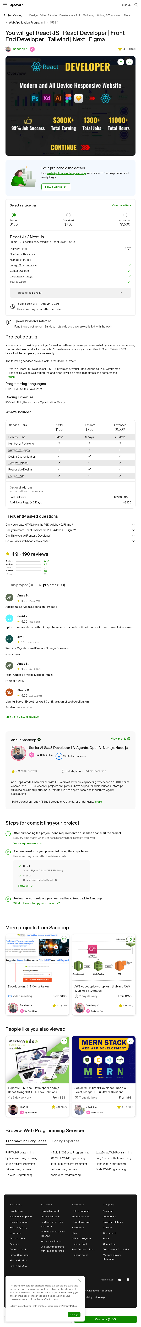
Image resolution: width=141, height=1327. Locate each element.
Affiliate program (81, 1238)
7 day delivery (88, 1097)
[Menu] (5, 5)
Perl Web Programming (65, 1169)
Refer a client (79, 1244)
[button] (32, 49)
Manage (74, 1314)
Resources (78, 1227)
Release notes (80, 1255)
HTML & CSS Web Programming (70, 1152)
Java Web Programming (20, 1163)
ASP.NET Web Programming (68, 1158)
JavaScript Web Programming (114, 1152)
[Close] (79, 1280)
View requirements (25, 843)
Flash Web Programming (111, 1163)
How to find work (50, 1211)
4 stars (9, 564)
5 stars (9, 561)
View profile (119, 738)
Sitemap (100, 1297)
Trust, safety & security (116, 1249)
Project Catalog (13, 15)
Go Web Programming (19, 1175)
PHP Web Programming (20, 1152)
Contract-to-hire (19, 1249)
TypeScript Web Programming (69, 1163)
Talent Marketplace (21, 1216)
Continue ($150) (105, 1319)
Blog (74, 1233)
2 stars (9, 571)
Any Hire (14, 1244)
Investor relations (113, 1222)
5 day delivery (22, 1097)
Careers (107, 1227)
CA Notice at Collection (98, 1290)
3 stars (10, 567)
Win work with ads (51, 1241)
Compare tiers (121, 205)
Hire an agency (18, 1227)
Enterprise (15, 1233)
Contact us (109, 1244)
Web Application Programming (66, 173)
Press (106, 1238)
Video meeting (22, 996)
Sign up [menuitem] (126, 4)
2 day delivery (88, 996)
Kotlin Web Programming (66, 1175)
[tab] (21, 585)
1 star (9, 574)
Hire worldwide (18, 1260)
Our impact (109, 1233)
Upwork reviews (81, 1222)
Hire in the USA (18, 1266)
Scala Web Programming (111, 1169)
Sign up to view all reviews (22, 717)
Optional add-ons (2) (30, 292)
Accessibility (85, 1297)
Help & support (80, 1211)
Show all (23, 885)
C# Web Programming (19, 1169)
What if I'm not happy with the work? (36, 903)
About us (108, 1211)
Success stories (81, 1216)
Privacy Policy (69, 1306)
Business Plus (17, 1238)
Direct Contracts (19, 1255)
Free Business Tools (83, 1249)
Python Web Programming (21, 1158)
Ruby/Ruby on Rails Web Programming (115, 1158)
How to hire (16, 1211)
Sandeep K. (20, 49)
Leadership (109, 1216)
